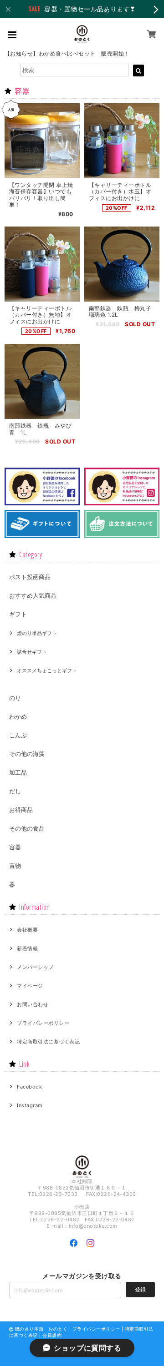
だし (15, 791)
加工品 (18, 772)
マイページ (30, 986)
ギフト (18, 614)
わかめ (18, 716)
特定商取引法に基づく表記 (48, 1041)
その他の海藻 (27, 753)
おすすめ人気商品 (32, 595)
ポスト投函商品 (30, 576)
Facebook (29, 1087)
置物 (15, 865)
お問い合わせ (32, 1004)
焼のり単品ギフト (37, 633)
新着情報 (27, 948)
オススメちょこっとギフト (47, 670)
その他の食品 (27, 828)
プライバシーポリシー (43, 1023)
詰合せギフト (32, 652)
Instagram (29, 1105)
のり (15, 697)
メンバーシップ (35, 967)
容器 (15, 847)
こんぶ (18, 735)
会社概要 (27, 930)
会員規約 (52, 1335)
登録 (140, 1289)
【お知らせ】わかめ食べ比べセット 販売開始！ (67, 53)
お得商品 (21, 809)
